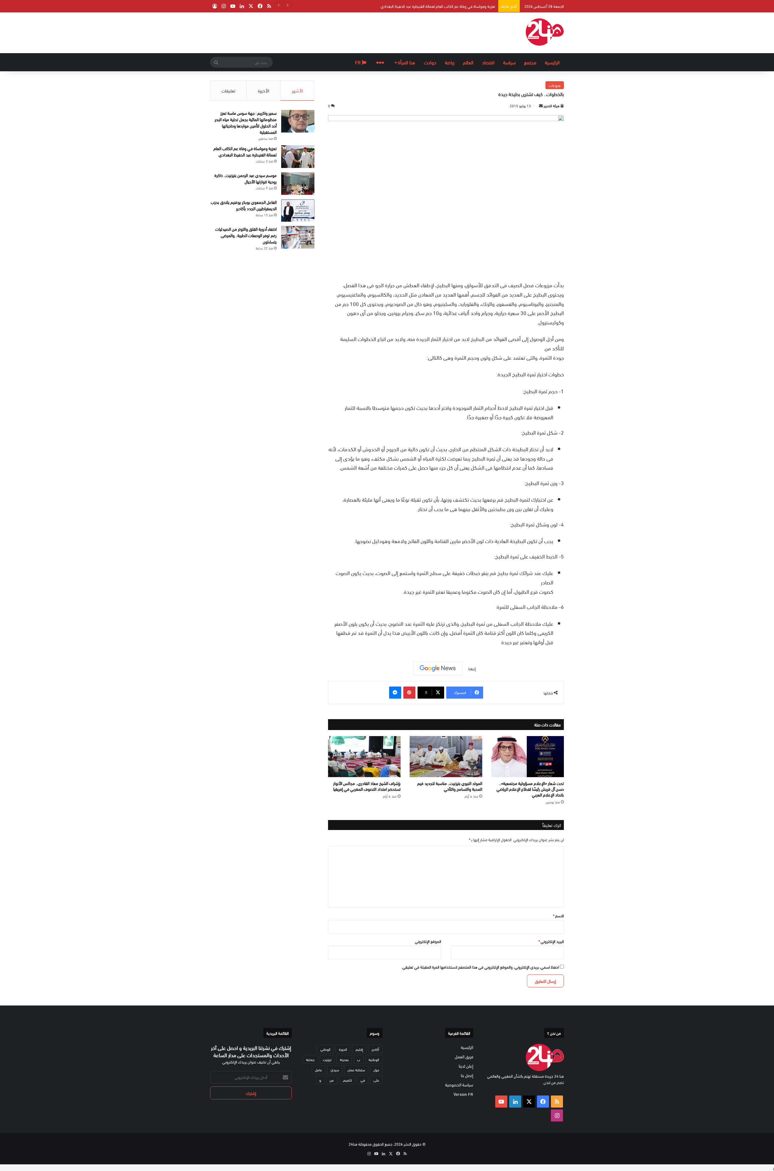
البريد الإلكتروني (551, 941)
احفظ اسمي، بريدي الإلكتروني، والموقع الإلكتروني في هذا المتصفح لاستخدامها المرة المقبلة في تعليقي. (480, 966)
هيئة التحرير (551, 105)
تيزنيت (327, 1059)
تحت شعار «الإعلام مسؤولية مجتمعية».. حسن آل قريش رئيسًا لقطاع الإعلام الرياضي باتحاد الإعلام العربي (530, 788)
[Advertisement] (326, 32)
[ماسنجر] (395, 693)
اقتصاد (488, 62)
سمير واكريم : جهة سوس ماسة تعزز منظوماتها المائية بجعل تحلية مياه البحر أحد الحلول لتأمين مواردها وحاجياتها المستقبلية (246, 122)
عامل (318, 1069)
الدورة (343, 1049)
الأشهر (297, 90)
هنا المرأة (406, 62)
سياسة (509, 62)
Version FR (463, 1094)
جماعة (310, 1059)
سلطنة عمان (356, 1069)
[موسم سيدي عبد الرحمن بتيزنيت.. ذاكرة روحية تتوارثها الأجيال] (297, 183)
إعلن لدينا (466, 1066)
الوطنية (374, 1059)
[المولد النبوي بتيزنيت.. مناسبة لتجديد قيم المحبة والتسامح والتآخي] (446, 756)
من (332, 1079)
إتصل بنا (467, 1075)
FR (358, 62)
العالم (468, 62)
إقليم (359, 1049)
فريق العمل (464, 1056)
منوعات (555, 85)
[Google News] (437, 668)
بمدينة (344, 1059)
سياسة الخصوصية (459, 1084)
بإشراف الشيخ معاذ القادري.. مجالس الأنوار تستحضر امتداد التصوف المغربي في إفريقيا (367, 786)
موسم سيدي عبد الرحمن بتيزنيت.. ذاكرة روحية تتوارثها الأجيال (245, 178)
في (362, 1079)
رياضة (449, 62)
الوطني (325, 1049)
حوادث (430, 62)
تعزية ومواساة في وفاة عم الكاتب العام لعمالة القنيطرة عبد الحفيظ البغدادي (438, 6)
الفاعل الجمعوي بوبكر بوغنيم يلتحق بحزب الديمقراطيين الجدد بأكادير (244, 205)
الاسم (558, 915)
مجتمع (530, 62)
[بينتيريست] (409, 693)
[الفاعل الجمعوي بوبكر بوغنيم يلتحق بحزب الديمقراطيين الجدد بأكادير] (297, 210)
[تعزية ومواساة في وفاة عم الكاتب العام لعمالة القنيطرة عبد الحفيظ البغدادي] (297, 156)
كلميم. (347, 1079)
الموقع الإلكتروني (428, 941)
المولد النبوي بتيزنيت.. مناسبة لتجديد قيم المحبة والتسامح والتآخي (449, 786)
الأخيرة (263, 90)
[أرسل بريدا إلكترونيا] (541, 105)
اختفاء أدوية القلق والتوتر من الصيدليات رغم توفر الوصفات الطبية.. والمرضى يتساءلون (246, 235)
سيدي (334, 1069)
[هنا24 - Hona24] (545, 32)
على (376, 1079)
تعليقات (228, 90)
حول (376, 1069)
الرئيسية (552, 62)
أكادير (375, 1049)
